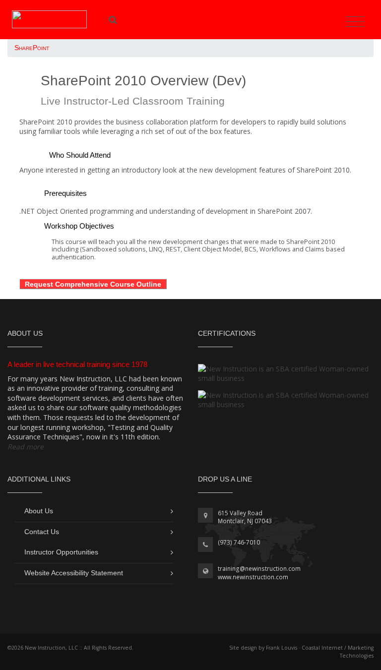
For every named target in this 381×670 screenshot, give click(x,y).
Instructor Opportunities (61, 552)
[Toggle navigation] (355, 22)
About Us (38, 511)
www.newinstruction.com (253, 577)
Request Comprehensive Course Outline (93, 284)
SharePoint (31, 48)
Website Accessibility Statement (73, 573)
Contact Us (41, 532)
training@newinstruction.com (259, 568)
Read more (25, 446)
